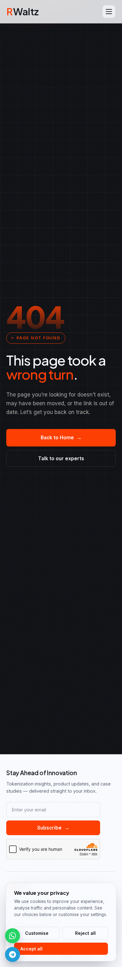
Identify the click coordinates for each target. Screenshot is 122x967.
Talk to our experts (61, 458)
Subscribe (53, 828)
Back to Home (61, 438)
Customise (36, 933)
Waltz (22, 11)
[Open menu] (108, 11)
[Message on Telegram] (12, 954)
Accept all (31, 948)
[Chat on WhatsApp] (12, 935)
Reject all (85, 933)
